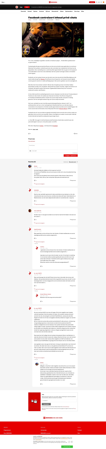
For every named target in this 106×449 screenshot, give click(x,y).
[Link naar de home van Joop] (16, 7)
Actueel (30, 11)
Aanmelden (46, 404)
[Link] (36, 151)
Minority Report (63, 108)
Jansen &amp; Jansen (45, 294)
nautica (42, 246)
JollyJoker (36, 190)
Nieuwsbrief (55, 11)
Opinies (35, 11)
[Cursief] (32, 151)
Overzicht (23, 11)
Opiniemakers (69, 11)
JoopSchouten (37, 229)
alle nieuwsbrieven (65, 406)
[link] (34, 129)
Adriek (35, 166)
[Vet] (30, 151)
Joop (21, 7)
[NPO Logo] (103, 2)
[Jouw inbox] (99, 2)
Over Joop (76, 11)
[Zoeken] (96, 2)
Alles (82, 11)
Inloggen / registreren (70, 155)
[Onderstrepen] (34, 151)
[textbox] (53, 147)
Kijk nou (48, 11)
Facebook (55, 125)
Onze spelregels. (31, 141)
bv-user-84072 (38, 273)
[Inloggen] (101, 2)
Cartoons (41, 11)
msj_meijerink (37, 210)
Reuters (43, 79)
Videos (62, 11)
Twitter (41, 125)
